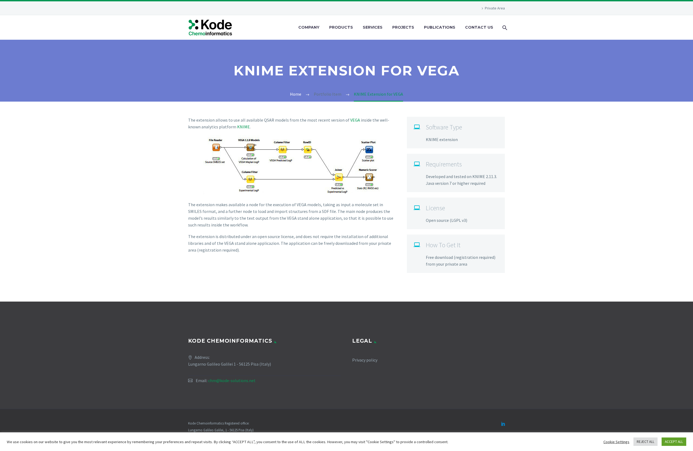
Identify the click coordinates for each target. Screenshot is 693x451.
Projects (403, 27)
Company (308, 27)
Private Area (495, 8)
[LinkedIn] (503, 424)
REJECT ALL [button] (645, 441)
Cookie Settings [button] (616, 441)
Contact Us (479, 27)
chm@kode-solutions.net (232, 380)
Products (341, 27)
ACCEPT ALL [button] (674, 441)
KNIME (243, 126)
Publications (439, 27)
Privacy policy (364, 360)
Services (373, 27)
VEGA (355, 120)
